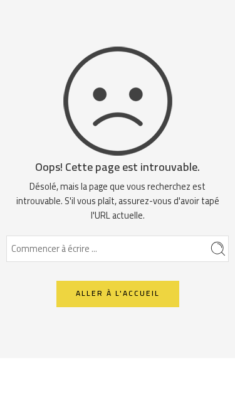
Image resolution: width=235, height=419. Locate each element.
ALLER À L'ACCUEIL (118, 293)
